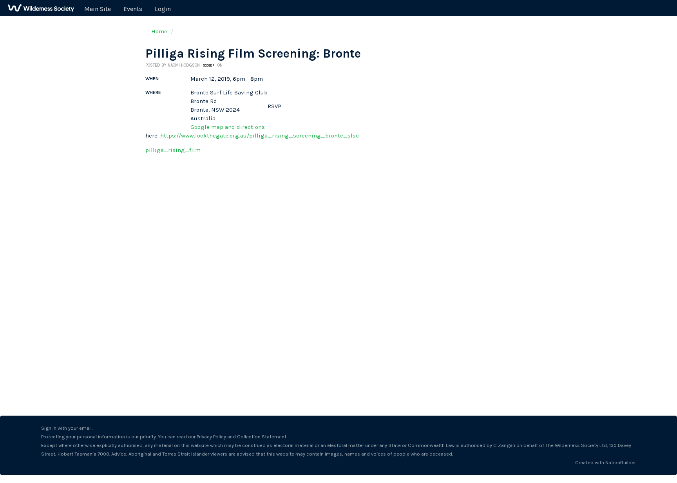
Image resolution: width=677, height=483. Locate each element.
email (85, 428)
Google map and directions (227, 126)
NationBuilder (620, 462)
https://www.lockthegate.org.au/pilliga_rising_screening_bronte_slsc (259, 135)
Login (163, 9)
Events (132, 9)
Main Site (97, 9)
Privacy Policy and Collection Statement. (242, 437)
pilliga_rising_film (173, 150)
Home (159, 31)
